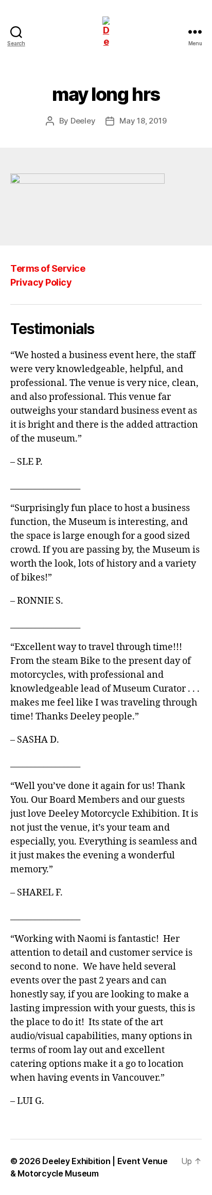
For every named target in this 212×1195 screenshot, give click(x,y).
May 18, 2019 (142, 121)
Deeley (82, 121)
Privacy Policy (41, 282)
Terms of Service (47, 268)
